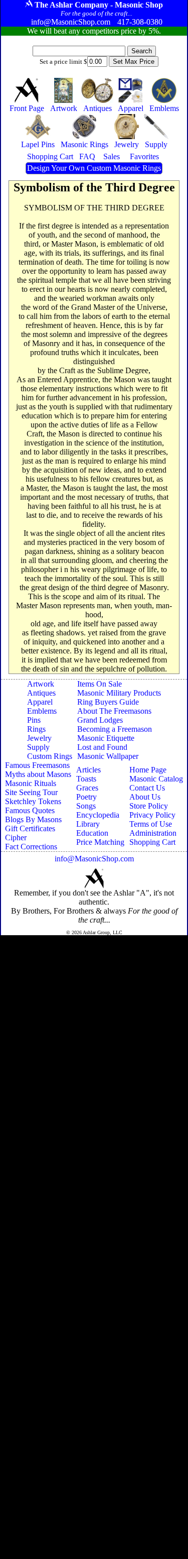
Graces (87, 788)
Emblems (42, 711)
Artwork (40, 684)
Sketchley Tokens (33, 801)
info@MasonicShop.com (94, 858)
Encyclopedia (97, 815)
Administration (152, 833)
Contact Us (147, 788)
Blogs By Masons (33, 819)
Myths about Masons (38, 774)
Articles (88, 769)
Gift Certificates (30, 828)
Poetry (86, 797)
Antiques (41, 693)
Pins (34, 720)
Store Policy (148, 806)
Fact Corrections (31, 846)
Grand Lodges (100, 720)
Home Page (147, 769)
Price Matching (100, 842)
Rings (36, 729)
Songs (86, 806)
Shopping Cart (152, 842)
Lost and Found (102, 747)
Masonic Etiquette (105, 738)
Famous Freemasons (37, 765)
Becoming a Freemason (114, 729)
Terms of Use (150, 824)
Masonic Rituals (30, 783)
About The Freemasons (114, 711)
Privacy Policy (152, 815)
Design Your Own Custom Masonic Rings (94, 168)
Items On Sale (99, 684)
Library (88, 824)
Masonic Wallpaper (107, 756)
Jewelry (39, 738)
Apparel (40, 702)
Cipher (16, 837)
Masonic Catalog (156, 778)
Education (92, 833)
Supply (38, 747)
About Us (144, 797)
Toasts (86, 778)
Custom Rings (49, 756)
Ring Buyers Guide (108, 702)
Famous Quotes (30, 810)
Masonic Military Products (119, 693)
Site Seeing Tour (31, 792)
